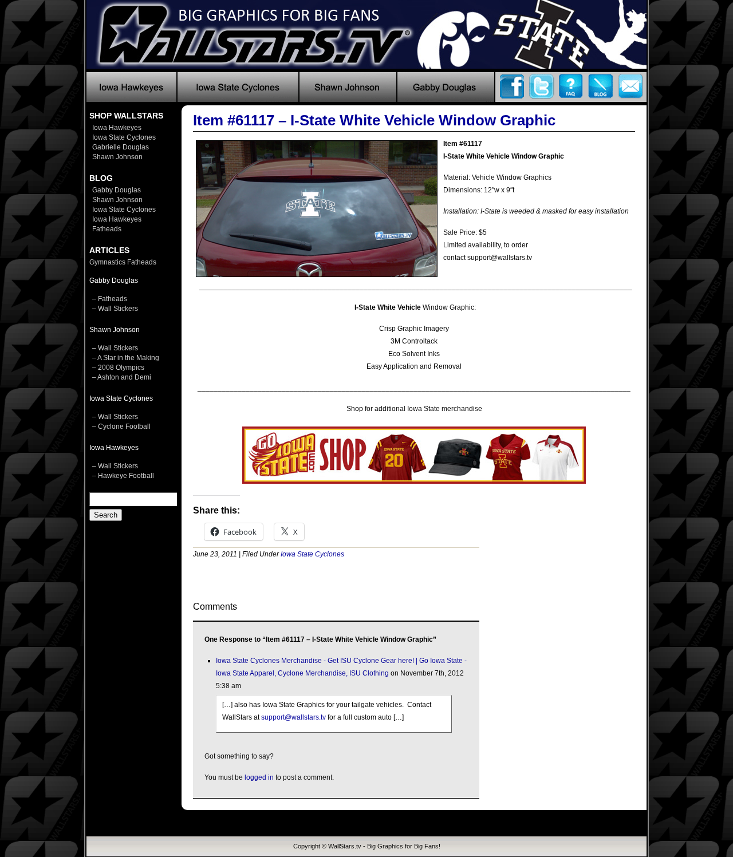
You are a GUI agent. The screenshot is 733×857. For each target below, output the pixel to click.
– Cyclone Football (121, 426)
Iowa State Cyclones (124, 137)
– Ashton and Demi (121, 377)
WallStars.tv (344, 846)
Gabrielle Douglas (120, 147)
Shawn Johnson (117, 157)
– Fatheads (109, 299)
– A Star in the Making (125, 358)
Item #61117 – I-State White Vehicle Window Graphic (374, 120)
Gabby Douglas (116, 190)
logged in (259, 777)
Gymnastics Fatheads (122, 262)
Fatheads (106, 229)
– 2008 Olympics (118, 368)
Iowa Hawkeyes (116, 128)
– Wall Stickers (115, 309)
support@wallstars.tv (293, 717)
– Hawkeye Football (123, 476)
